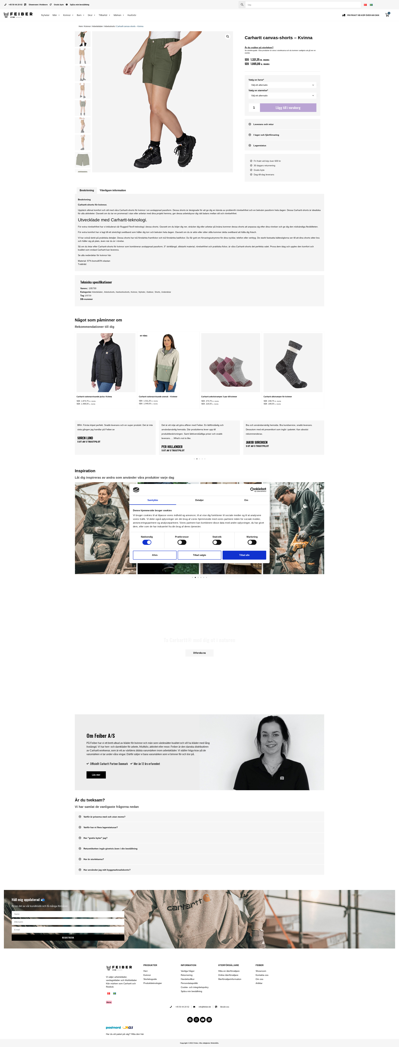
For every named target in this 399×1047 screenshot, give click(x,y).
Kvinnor (67, 15)
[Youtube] (203, 1019)
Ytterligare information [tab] (113, 190)
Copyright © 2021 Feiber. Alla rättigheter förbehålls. (199, 1043)
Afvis (155, 555)
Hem (81, 26)
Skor (90, 15)
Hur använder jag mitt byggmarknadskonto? (107, 870)
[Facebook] (190, 1019)
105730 (88, 296)
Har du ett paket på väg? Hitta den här (125, 1034)
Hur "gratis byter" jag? (96, 838)
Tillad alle (244, 555)
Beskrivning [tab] (87, 190)
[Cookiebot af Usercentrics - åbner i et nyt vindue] (252, 490)
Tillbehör (103, 15)
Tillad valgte (199, 555)
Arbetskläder (97, 26)
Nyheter (45, 15)
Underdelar (166, 292)
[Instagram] (196, 1019)
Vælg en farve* (256, 80)
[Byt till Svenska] (371, 5)
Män (55, 15)
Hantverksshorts (123, 292)
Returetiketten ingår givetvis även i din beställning (110, 848)
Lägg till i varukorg (288, 107)
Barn (79, 15)
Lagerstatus (259, 145)
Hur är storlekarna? (94, 859)
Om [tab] (246, 500)
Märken (117, 15)
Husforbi (131, 15)
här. (109, 255)
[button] (228, 36)
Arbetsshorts (109, 26)
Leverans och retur (263, 124)
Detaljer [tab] (199, 500)
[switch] (182, 542)
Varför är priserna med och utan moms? (104, 816)
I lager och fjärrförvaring (266, 135)
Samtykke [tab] (152, 500)
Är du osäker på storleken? (259, 47)
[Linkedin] (209, 1019)
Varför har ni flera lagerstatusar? (101, 827)
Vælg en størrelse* (258, 90)
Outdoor (150, 292)
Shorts (157, 292)
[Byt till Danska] (365, 5)
